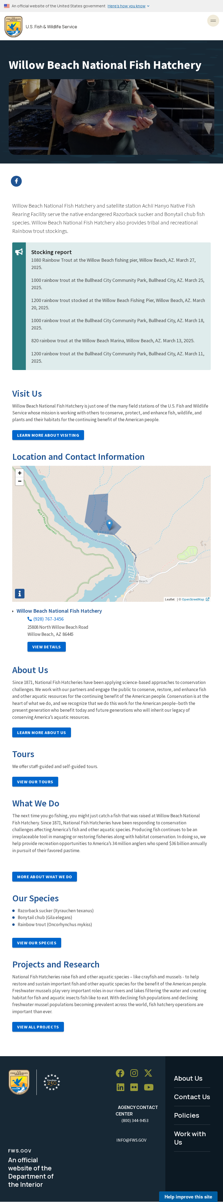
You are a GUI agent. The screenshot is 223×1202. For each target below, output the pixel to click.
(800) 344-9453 (134, 1120)
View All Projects (38, 1027)
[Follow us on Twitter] (150, 1073)
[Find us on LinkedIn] (122, 1087)
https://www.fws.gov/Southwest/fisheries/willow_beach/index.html (115, 181)
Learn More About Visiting (48, 435)
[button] (109, 525)
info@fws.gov (131, 1140)
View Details (46, 646)
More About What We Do (44, 876)
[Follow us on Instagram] (136, 1073)
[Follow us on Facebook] (122, 1073)
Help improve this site (188, 1196)
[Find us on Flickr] (136, 1087)
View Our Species (36, 942)
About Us (188, 1078)
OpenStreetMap (193, 599)
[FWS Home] (13, 27)
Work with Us (190, 1137)
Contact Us (192, 1096)
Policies (186, 1115)
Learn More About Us (41, 732)
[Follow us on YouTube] (150, 1087)
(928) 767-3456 (48, 619)
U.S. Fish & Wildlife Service (51, 27)
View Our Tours (35, 781)
